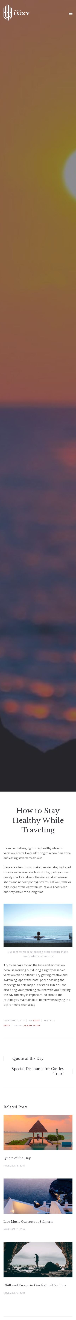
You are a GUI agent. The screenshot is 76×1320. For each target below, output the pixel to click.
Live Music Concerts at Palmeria (28, 1221)
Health (28, 1025)
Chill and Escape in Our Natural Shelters (35, 1285)
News (7, 1025)
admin (36, 1020)
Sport (36, 1025)
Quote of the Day (17, 1158)
